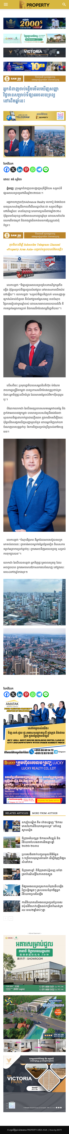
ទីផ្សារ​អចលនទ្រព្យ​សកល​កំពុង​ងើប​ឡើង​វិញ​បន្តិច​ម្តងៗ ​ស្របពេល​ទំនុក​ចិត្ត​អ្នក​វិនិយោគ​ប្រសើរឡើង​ (42, 890)
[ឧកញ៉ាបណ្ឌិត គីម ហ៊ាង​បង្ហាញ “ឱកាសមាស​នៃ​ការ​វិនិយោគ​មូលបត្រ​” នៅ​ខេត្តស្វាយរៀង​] (11, 826)
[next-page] (11, 918)
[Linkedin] (20, 169)
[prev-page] (5, 918)
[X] (13, 169)
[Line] (46, 169)
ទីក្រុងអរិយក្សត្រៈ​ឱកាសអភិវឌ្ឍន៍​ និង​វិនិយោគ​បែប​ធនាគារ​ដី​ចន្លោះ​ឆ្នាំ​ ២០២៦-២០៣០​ (41, 842)
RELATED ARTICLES (16, 813)
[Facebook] (7, 169)
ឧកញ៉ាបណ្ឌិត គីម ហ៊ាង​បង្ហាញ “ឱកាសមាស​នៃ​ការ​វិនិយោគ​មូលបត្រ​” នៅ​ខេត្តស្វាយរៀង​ (42, 826)
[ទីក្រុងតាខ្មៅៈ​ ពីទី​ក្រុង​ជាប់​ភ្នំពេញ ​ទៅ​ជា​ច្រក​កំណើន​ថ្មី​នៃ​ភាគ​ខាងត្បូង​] (11, 874)
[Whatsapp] (33, 169)
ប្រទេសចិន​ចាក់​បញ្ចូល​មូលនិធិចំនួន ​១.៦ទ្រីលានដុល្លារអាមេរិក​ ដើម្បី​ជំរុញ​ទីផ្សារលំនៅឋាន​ (44, 858)
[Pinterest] (26, 169)
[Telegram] (39, 169)
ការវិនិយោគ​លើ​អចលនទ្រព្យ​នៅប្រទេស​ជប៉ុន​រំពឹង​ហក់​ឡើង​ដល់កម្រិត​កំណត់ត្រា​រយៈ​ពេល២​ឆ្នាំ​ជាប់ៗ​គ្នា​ (42, 906)
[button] (5, 4)
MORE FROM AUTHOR (44, 813)
